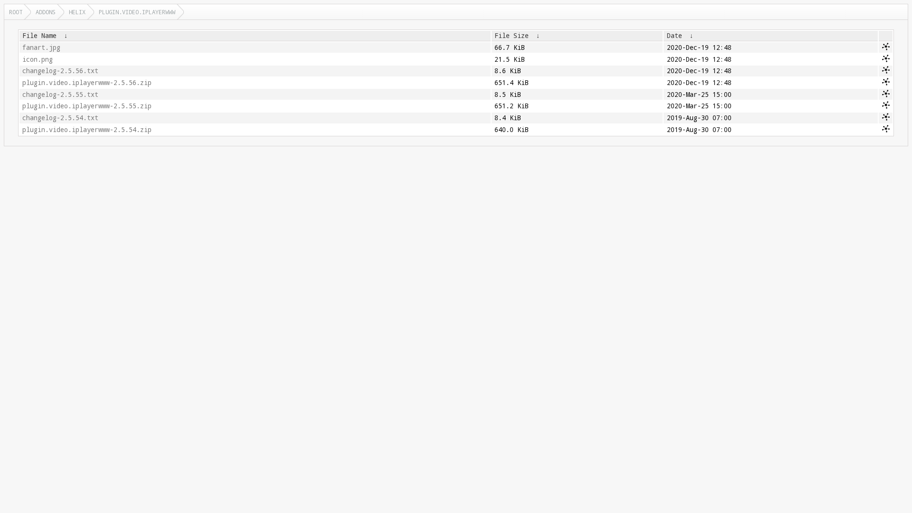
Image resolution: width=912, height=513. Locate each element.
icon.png (37, 59)
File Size (511, 35)
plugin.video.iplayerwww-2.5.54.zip (87, 129)
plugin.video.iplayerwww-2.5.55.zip (87, 106)
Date (674, 35)
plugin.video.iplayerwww (137, 12)
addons (46, 12)
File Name (39, 35)
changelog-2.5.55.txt (60, 94)
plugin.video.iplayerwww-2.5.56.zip (87, 82)
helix (77, 12)
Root (15, 12)
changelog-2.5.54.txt (60, 118)
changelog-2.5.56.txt (60, 70)
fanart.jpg (41, 47)
